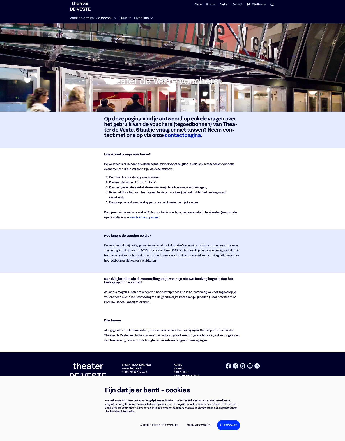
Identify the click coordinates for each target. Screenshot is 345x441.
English (224, 4)
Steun (198, 4)
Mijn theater (259, 4)
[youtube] (250, 366)
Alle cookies (228, 425)
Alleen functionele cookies (159, 425)
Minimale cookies (198, 425)
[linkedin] (257, 366)
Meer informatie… (125, 411)
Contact (237, 4)
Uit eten (210, 4)
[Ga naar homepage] (80, 6)
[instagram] (242, 366)
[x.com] (235, 366)
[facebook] (228, 366)
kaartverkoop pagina (144, 217)
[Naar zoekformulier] (272, 4)
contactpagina (183, 135)
